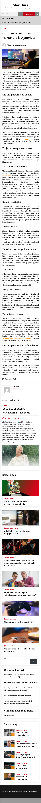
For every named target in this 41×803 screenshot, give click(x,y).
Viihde (4, 405)
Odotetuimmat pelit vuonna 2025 (18, 622)
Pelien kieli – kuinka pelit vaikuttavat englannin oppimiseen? (20, 593)
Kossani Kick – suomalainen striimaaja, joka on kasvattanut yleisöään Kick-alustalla (25, 778)
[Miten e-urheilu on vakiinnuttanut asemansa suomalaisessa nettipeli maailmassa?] (20, 547)
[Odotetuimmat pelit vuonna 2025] (20, 608)
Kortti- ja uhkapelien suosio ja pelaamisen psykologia (17, 503)
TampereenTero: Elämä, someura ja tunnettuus (20, 682)
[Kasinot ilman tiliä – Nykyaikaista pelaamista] (20, 635)
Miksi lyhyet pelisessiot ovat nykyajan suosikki (17, 532)
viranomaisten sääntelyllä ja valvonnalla (17, 338)
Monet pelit (6, 175)
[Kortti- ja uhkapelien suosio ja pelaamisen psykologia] (20, 488)
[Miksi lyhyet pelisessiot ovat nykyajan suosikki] (20, 517)
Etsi (5, 658)
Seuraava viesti (9, 400)
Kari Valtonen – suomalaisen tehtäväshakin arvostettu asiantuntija (26, 734)
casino (26, 139)
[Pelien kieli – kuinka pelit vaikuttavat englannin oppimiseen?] (20, 579)
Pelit (4, 28)
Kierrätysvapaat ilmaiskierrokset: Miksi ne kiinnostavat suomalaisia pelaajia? (26, 756)
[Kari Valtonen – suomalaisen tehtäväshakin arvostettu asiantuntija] (9, 732)
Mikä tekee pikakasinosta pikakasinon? (18, 695)
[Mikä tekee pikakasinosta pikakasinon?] (9, 765)
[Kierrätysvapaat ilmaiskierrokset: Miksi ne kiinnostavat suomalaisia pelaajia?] (9, 754)
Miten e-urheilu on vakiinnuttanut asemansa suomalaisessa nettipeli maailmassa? (19, 563)
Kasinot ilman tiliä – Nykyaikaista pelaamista (19, 650)
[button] (20, 14)
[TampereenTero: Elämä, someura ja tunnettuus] (9, 743)
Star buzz (20, 5)
